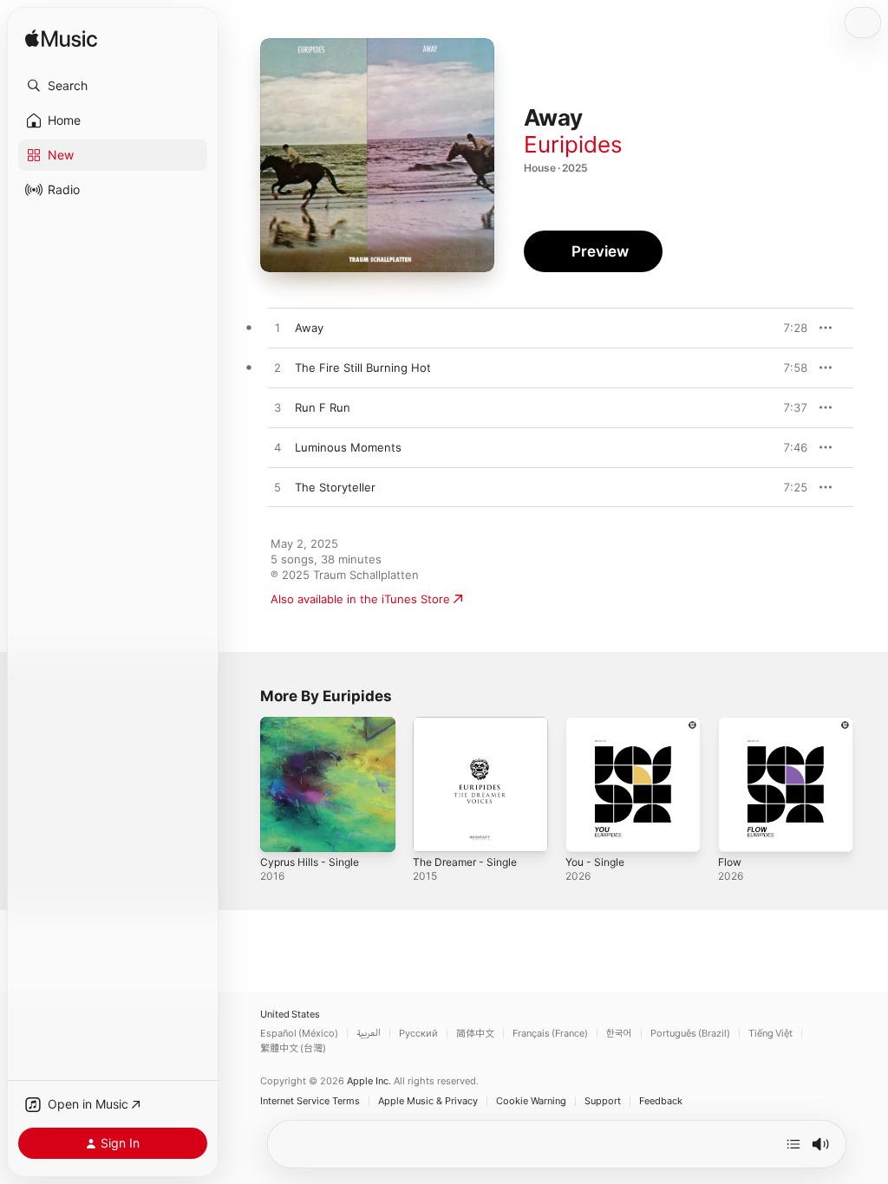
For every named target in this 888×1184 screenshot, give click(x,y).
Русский (418, 1033)
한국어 (619, 1033)
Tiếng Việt (770, 1033)
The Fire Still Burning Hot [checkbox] (363, 367)
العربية (368, 1033)
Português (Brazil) (690, 1033)
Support (602, 1101)
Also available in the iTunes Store (360, 599)
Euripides (573, 144)
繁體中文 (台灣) (293, 1048)
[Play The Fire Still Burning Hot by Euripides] (277, 368)
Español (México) (299, 1033)
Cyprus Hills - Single (309, 861)
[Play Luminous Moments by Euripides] (277, 448)
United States (290, 1014)
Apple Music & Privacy (428, 1101)
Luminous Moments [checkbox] (348, 447)
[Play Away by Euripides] (277, 328)
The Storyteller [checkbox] (335, 487)
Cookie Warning (531, 1101)
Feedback (660, 1101)
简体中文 (475, 1033)
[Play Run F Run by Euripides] (277, 408)
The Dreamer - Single (465, 861)
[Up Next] (793, 1144)
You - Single (594, 861)
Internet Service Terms (310, 1101)
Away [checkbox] (309, 328)
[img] (61, 39)
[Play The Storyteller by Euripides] (277, 488)
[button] (112, 86)
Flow (729, 861)
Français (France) (550, 1033)
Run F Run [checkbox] (322, 407)
